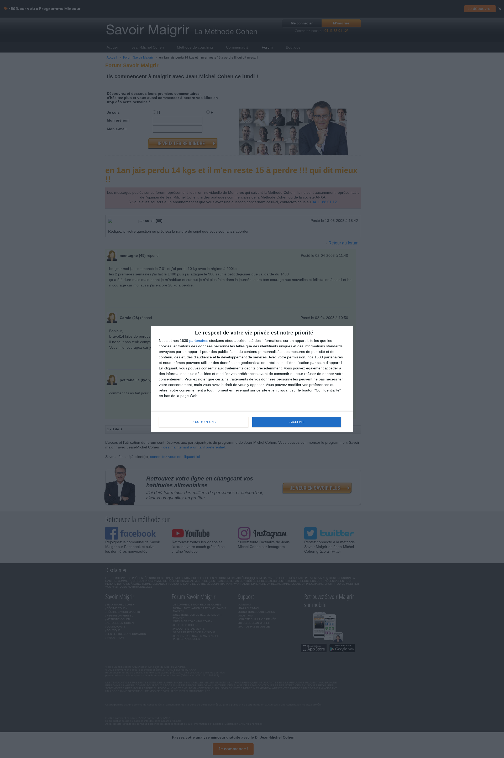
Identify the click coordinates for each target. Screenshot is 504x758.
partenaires (198, 340)
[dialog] (252, 379)
